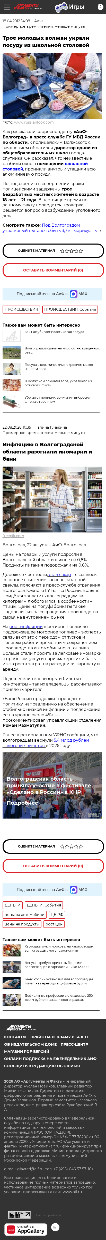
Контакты (15, 1037)
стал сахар (59, 574)
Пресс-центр (74, 1044)
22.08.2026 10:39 (17, 427)
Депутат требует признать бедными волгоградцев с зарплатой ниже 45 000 (57, 965)
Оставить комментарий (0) (53, 270)
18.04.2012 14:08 (16, 21)
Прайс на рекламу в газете (59, 1037)
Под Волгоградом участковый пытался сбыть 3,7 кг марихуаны (50, 228)
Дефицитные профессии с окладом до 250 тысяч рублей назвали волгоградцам (59, 998)
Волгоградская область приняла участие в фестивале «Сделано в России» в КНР (49, 785)
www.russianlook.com (34, 122)
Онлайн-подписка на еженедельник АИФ (50, 1058)
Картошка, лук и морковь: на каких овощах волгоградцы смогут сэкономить (59, 948)
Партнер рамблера (48, 1215)
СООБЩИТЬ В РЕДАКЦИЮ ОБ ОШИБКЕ (42, 1066)
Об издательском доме (30, 1044)
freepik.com (13, 535)
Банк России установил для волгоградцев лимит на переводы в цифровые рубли (59, 981)
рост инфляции (26, 626)
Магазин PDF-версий (26, 1051)
